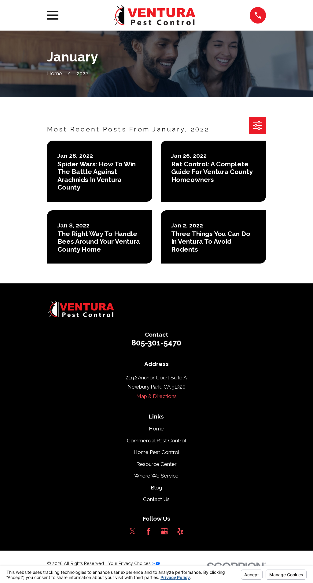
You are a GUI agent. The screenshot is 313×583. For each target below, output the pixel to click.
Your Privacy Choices (130, 563)
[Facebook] (148, 531)
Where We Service (156, 476)
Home (156, 429)
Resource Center (156, 464)
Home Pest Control (156, 452)
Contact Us (156, 499)
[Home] (154, 15)
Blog (156, 488)
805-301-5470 (156, 342)
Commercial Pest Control (156, 440)
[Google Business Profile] (164, 531)
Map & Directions (156, 396)
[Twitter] (132, 531)
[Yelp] (180, 531)
